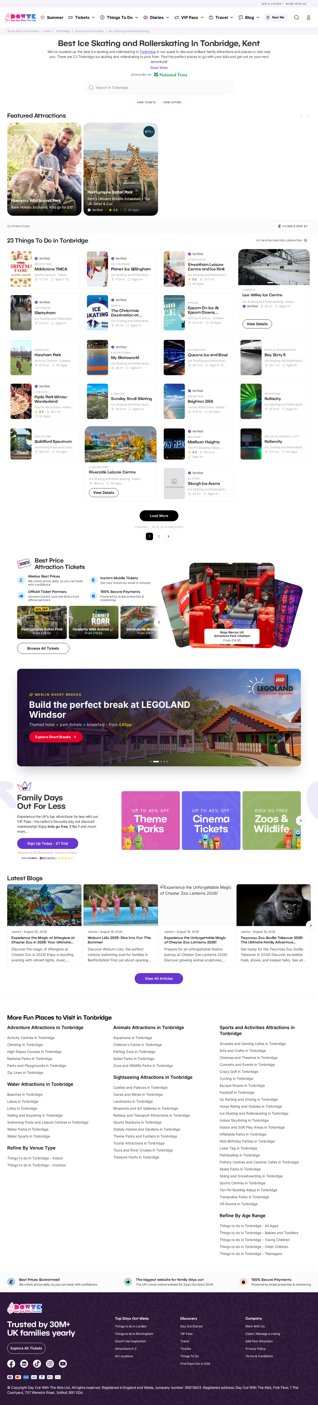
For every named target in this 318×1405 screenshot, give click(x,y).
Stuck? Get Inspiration (130, 1341)
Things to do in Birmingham (134, 1334)
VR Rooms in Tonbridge (239, 1204)
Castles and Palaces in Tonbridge (140, 1087)
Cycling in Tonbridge (236, 1078)
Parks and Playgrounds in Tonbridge (36, 1065)
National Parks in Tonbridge (29, 1058)
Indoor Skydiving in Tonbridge (244, 1120)
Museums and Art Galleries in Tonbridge (145, 1108)
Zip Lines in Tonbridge (25, 1072)
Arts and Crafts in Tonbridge (243, 1050)
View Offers (172, 102)
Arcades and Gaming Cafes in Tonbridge (253, 1043)
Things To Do (120, 17)
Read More (159, 67)
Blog (249, 17)
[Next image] (304, 267)
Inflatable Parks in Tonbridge (243, 1134)
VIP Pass (189, 17)
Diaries (157, 17)
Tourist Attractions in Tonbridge (138, 1143)
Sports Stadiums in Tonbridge (137, 1122)
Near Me (278, 17)
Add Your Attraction (259, 1341)
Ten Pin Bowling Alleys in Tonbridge (248, 1190)
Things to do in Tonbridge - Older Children (254, 1247)
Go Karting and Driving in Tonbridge (249, 1099)
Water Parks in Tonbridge (27, 1129)
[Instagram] (50, 1364)
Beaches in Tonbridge (24, 1094)
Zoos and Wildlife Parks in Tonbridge (143, 1065)
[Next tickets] (159, 622)
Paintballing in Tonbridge (240, 1155)
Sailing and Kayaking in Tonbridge (35, 1115)
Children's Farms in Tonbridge (137, 1044)
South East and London (23, 31)
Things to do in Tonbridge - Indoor (35, 1158)
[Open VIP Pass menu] (202, 17)
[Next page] (168, 536)
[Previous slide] (301, 115)
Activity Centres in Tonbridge (31, 1038)
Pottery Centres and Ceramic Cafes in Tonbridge (259, 1162)
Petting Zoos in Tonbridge (134, 1051)
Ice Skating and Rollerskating (129, 31)
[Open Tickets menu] (93, 17)
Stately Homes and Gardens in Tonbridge (146, 1129)
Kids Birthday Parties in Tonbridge (247, 1141)
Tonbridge (63, 31)
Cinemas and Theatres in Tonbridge (249, 1057)
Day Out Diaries (191, 1326)
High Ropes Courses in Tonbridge (34, 1051)
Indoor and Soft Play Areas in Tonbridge (252, 1127)
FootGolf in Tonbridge (237, 1092)
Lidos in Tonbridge (22, 1108)
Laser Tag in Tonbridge (238, 1148)
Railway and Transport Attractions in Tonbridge (151, 1115)
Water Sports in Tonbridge (28, 1136)
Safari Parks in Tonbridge (133, 1058)
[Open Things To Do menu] (137, 17)
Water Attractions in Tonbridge (40, 1084)
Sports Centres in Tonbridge (242, 1183)
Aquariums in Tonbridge (132, 1038)
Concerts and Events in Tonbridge (247, 1064)
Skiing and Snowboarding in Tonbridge (251, 1176)
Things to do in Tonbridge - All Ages (249, 1226)
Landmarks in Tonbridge (133, 1101)
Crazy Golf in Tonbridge (239, 1071)
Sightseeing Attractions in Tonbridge (153, 1077)
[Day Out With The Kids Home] (20, 17)
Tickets (82, 17)
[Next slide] (308, 115)
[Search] (296, 17)
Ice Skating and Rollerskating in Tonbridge (254, 1113)
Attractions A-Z (126, 1349)
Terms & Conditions (259, 1356)
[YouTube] (63, 1364)
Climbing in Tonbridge (25, 1044)
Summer (55, 17)
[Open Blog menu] (258, 17)
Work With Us (296, 3)
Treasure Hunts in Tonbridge (136, 1157)
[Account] (308, 17)
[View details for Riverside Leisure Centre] (121, 463)
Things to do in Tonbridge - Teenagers (251, 1253)
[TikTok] (37, 1364)
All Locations (124, 1356)
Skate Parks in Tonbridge (240, 1169)
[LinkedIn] (24, 1364)
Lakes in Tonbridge (22, 1101)
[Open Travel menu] (232, 17)
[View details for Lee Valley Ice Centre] (274, 291)
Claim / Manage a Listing (262, 1334)
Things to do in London (131, 1326)
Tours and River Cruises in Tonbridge (143, 1150)
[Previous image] (244, 267)
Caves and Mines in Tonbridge (138, 1094)
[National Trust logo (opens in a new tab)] (170, 74)
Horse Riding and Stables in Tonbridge (251, 1106)
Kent (47, 31)
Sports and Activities (89, 31)
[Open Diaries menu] (168, 17)
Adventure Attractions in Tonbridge (45, 1027)
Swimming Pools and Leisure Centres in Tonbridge (47, 1122)
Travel (221, 17)
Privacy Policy (255, 1349)
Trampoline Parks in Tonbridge (244, 1197)
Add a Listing (271, 3)
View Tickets (146, 102)
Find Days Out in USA (195, 1363)
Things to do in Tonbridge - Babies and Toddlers (259, 1233)
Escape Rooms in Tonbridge (242, 1085)
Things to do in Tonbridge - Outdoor (36, 1165)
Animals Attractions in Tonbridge (148, 1027)
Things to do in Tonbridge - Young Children (255, 1240)
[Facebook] (11, 1364)
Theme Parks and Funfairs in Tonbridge (145, 1136)
